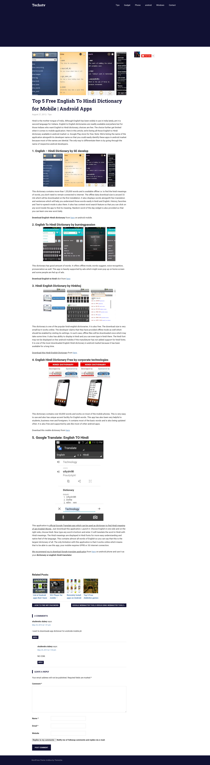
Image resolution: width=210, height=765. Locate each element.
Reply (35, 637)
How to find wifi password (47, 605)
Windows (160, 5)
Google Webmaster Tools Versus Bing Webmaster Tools (98, 605)
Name (35, 718)
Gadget (127, 5)
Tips (117, 5)
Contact (172, 5)
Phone (137, 5)
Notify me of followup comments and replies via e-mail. (80, 740)
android (148, 5)
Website (35, 733)
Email (35, 726)
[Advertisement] (105, 29)
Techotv (38, 5)
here (73, 217)
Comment (37, 684)
